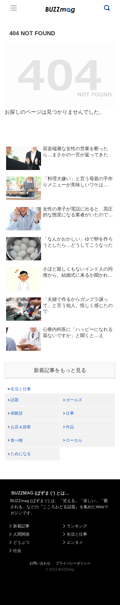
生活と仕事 (20, 389)
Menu (13, 7)
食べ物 (16, 440)
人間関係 (21, 534)
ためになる (20, 453)
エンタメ (75, 542)
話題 (14, 399)
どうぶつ (21, 542)
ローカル (74, 440)
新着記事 (21, 526)
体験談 (16, 413)
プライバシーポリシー (73, 563)
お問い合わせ (39, 563)
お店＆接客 (20, 427)
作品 (70, 427)
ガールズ (74, 399)
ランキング (77, 526)
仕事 (70, 413)
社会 (17, 550)
